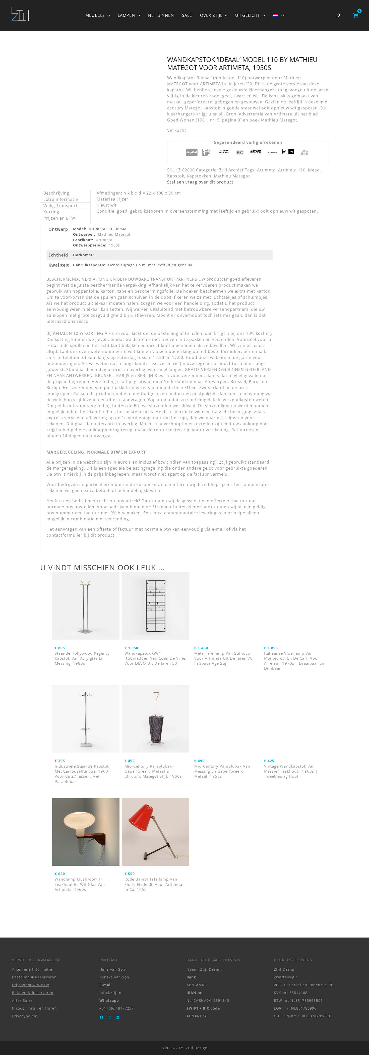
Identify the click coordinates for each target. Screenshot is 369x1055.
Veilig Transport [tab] (60, 205)
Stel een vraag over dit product (200, 182)
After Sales (22, 1000)
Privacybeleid (25, 1016)
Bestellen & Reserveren (34, 977)
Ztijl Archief (231, 170)
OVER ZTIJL (211, 15)
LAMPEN (126, 15)
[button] (107, 15)
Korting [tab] (51, 212)
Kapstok (175, 176)
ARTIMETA (210, 84)
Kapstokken (199, 176)
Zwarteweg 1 (286, 977)
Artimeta (266, 170)
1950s (114, 245)
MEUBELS (95, 15)
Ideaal (314, 170)
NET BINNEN (161, 15)
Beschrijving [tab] (56, 193)
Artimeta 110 (291, 170)
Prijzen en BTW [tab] (59, 218)
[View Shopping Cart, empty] (355, 15)
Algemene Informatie (32, 969)
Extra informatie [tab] (60, 199)
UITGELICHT (247, 15)
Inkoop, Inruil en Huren (34, 1008)
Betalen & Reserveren (32, 992)
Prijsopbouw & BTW (30, 984)
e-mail (218, 529)
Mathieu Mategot (232, 176)
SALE (187, 15)
